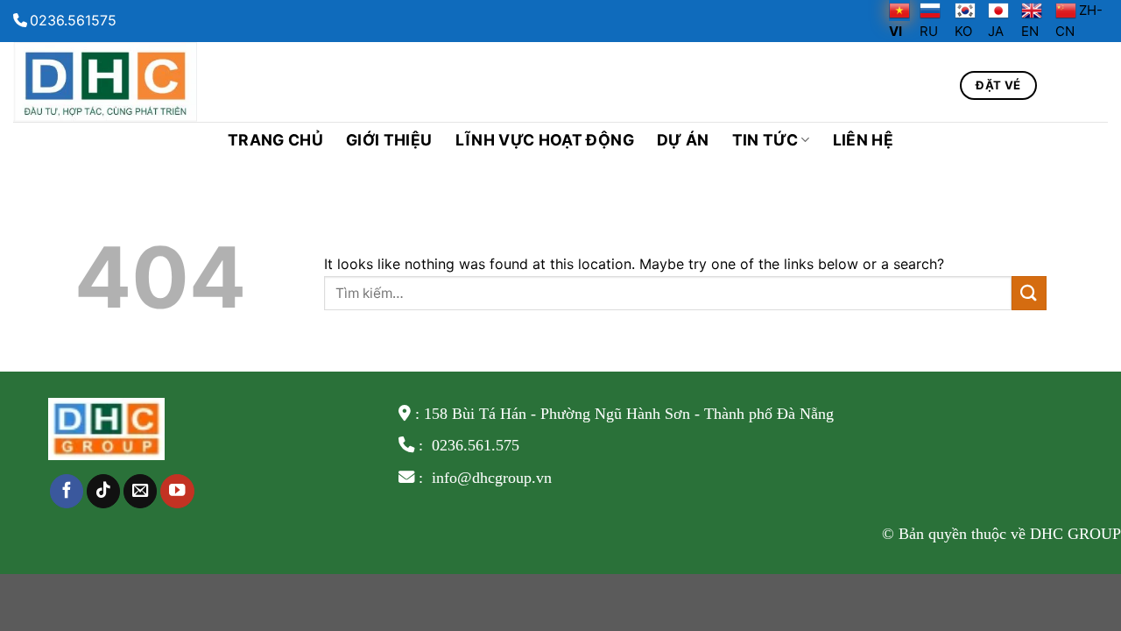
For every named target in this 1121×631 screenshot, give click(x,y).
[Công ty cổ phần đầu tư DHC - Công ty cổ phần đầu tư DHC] (122, 82)
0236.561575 (73, 20)
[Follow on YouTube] (177, 491)
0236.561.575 (475, 445)
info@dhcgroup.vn (489, 477)
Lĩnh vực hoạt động (544, 140)
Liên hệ (863, 140)
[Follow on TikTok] (103, 491)
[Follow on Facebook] (66, 491)
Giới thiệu (389, 140)
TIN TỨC (765, 140)
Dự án (683, 140)
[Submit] (1029, 293)
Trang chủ (275, 140)
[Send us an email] (140, 491)
